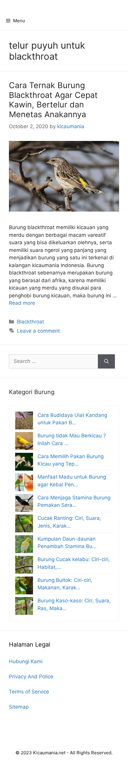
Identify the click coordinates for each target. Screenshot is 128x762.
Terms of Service (29, 692)
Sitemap (19, 707)
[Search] (106, 361)
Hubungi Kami (26, 661)
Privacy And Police (31, 677)
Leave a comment (38, 331)
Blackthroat (30, 322)
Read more (22, 303)
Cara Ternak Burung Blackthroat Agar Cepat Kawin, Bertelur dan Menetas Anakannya (53, 99)
